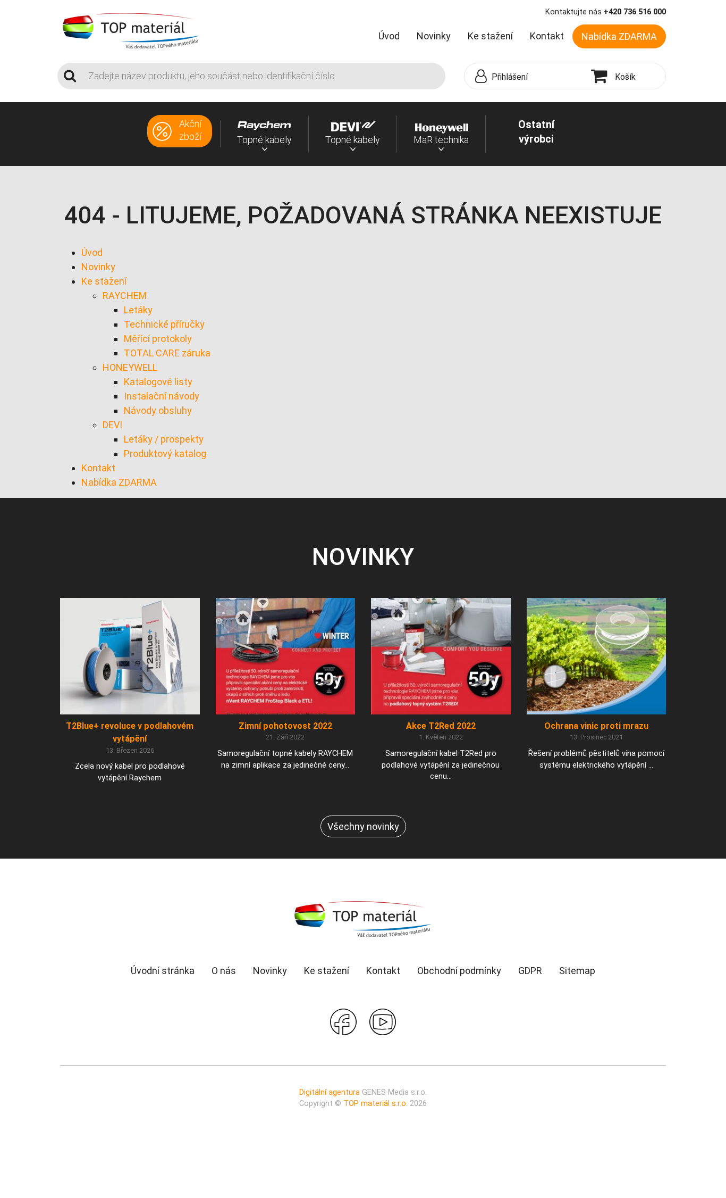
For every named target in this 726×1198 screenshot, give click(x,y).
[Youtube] (382, 1020)
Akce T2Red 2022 (441, 726)
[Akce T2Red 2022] (441, 655)
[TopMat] (363, 918)
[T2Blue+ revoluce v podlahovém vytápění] (130, 655)
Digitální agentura (329, 1092)
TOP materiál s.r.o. (375, 1103)
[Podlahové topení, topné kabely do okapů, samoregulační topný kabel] (131, 30)
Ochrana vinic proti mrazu (596, 726)
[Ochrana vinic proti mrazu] (596, 655)
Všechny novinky (363, 826)
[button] (525, 76)
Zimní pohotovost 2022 (285, 726)
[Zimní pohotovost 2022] (286, 655)
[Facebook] (343, 1020)
